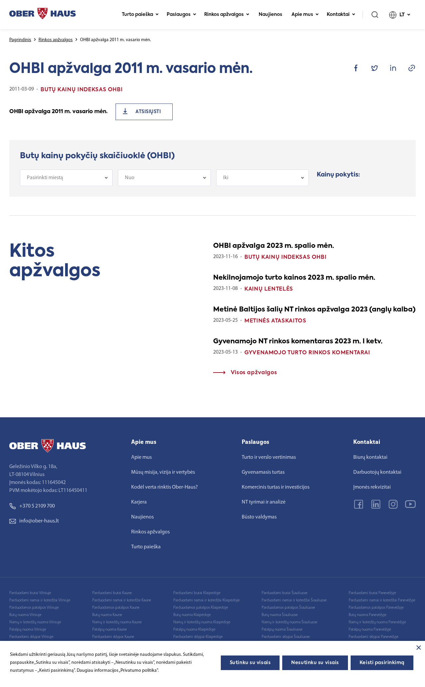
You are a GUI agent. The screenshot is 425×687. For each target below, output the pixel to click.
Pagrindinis (20, 39)
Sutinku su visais (250, 662)
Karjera (139, 502)
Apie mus (302, 14)
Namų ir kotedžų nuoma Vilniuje (35, 622)
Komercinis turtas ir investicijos (275, 487)
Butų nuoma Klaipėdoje (192, 615)
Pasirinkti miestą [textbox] (45, 177)
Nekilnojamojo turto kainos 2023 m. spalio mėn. (294, 278)
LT (402, 14)
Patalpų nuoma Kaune (109, 630)
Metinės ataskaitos (275, 321)
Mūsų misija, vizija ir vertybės (163, 472)
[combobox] (66, 178)
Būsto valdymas (259, 517)
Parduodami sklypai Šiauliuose (286, 637)
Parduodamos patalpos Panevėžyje (376, 608)
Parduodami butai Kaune (112, 593)
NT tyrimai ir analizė (264, 502)
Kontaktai (338, 14)
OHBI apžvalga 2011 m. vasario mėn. (58, 111)
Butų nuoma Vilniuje (25, 615)
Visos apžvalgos (253, 373)
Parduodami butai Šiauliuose (284, 593)
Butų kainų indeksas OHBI (285, 257)
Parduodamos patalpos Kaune (115, 608)
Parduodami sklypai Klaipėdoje (198, 637)
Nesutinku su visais (315, 662)
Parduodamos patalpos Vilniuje (34, 608)
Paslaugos (179, 14)
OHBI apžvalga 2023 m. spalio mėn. (273, 246)
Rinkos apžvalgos (224, 14)
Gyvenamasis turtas (263, 472)
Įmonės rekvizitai (372, 487)
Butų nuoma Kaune (107, 615)
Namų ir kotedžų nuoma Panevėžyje (377, 622)
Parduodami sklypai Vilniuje (31, 637)
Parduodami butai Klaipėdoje (196, 593)
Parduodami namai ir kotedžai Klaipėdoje (206, 600)
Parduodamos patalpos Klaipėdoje (200, 608)
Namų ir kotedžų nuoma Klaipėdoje (201, 622)
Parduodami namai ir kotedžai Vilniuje (39, 600)
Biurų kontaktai (370, 457)
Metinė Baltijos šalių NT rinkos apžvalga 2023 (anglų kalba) (314, 310)
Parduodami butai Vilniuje (30, 593)
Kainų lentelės (268, 289)
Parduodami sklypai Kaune (113, 637)
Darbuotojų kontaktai (377, 472)
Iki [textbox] (225, 177)
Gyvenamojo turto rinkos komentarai (307, 353)
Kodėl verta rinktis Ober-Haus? (164, 487)
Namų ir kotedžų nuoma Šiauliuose (289, 622)
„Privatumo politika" (138, 670)
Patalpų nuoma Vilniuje (27, 630)
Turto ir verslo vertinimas (269, 457)
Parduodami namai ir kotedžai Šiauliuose (294, 600)
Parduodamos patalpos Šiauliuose (288, 608)
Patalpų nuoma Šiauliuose (282, 630)
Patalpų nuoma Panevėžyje (370, 630)
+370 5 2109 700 (37, 506)
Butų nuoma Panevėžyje (367, 615)
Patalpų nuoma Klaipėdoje (194, 630)
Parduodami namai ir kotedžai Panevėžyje (382, 600)
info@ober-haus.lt (39, 521)
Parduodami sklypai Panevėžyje (373, 637)
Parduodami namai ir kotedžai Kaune (121, 600)
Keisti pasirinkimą (382, 662)
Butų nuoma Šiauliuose (280, 615)
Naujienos (270, 14)
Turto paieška (137, 14)
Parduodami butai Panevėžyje (372, 593)
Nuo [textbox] (129, 177)
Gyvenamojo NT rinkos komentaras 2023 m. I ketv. (297, 341)
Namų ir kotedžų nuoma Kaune (117, 622)
